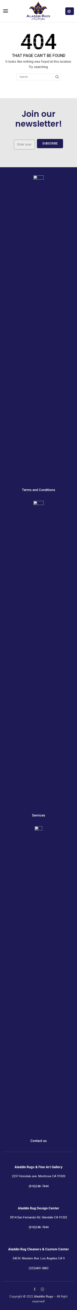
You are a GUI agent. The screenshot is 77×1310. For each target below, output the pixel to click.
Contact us (38, 1141)
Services (38, 815)
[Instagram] (42, 1289)
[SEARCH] (57, 76)
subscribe (50, 143)
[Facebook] (34, 1289)
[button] (5, 11)
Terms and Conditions (38, 490)
